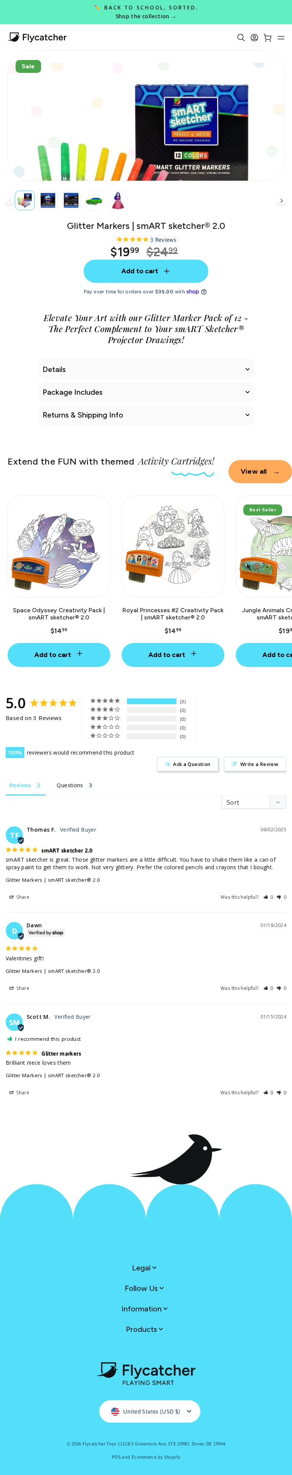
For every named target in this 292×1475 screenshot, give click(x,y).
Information (142, 1308)
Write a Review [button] (259, 764)
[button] (268, 897)
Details (54, 369)
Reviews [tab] (20, 785)
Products (142, 1329)
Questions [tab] (70, 785)
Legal (142, 1267)
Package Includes (73, 392)
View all (260, 471)
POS (116, 1457)
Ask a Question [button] (191, 764)
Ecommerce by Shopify (156, 1457)
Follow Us (142, 1288)
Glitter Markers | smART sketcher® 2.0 (53, 879)
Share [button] (22, 897)
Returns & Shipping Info (83, 414)
